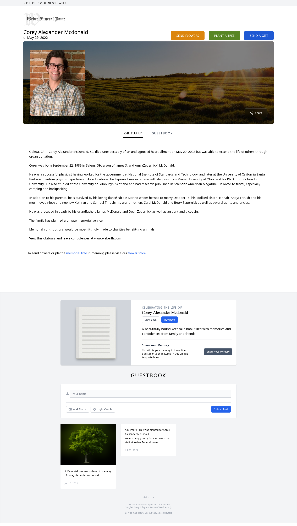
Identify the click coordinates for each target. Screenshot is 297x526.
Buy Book (169, 319)
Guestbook (162, 133)
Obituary (133, 133)
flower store (137, 253)
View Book (150, 319)
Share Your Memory (218, 351)
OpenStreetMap (152, 512)
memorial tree (76, 253)
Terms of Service (158, 507)
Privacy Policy (138, 507)
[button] (88, 444)
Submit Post (221, 409)
